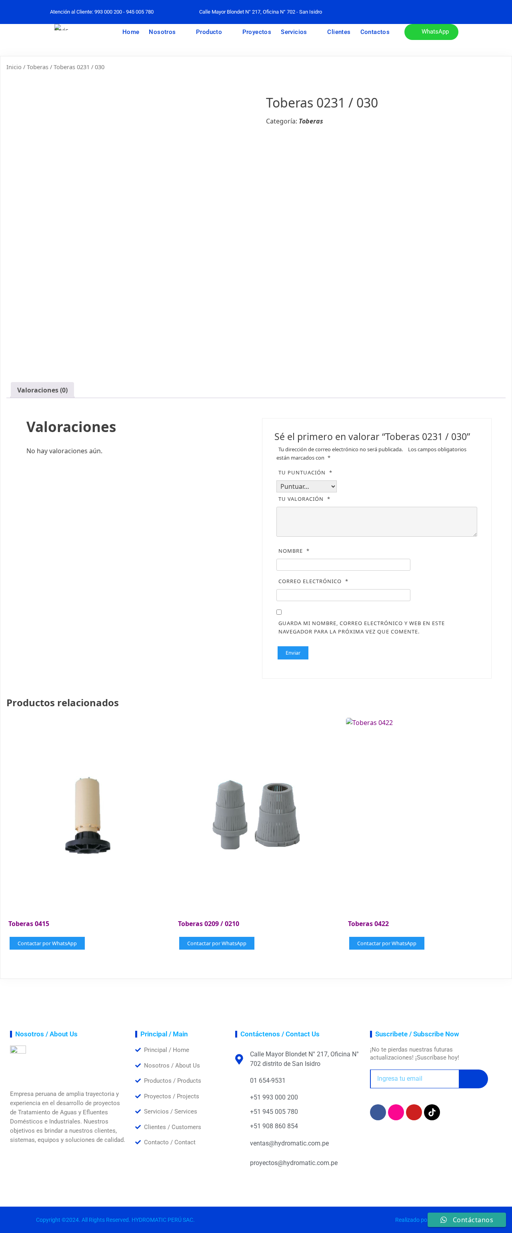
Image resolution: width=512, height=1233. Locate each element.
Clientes (338, 32)
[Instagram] (396, 1112)
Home (131, 32)
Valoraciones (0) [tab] (42, 390)
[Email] (423, 12)
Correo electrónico (313, 581)
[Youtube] (414, 1112)
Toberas (37, 67)
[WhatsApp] (405, 12)
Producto (209, 32)
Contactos (375, 32)
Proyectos (257, 32)
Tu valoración (304, 498)
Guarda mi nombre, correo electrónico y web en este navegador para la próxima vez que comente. (361, 627)
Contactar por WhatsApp (47, 943)
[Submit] (473, 1079)
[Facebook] (388, 12)
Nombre (294, 550)
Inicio (14, 67)
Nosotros (162, 32)
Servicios (294, 32)
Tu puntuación (305, 472)
